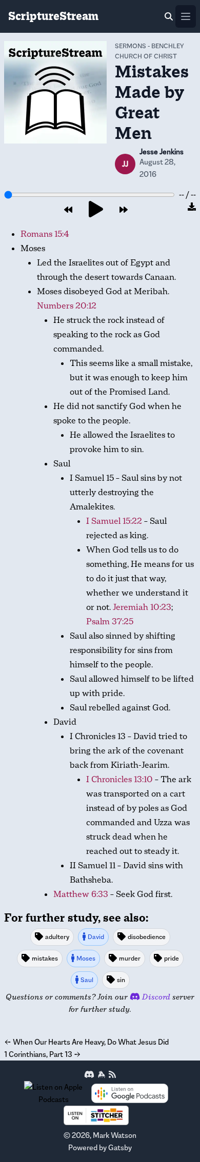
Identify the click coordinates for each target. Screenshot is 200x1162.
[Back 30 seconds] (68, 210)
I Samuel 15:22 (114, 521)
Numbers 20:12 (66, 305)
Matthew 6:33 (80, 894)
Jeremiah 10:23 (142, 607)
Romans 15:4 (45, 234)
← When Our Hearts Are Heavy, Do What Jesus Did (86, 1042)
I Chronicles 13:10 (119, 779)
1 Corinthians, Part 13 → (42, 1054)
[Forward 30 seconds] (123, 210)
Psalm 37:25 (109, 621)
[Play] (96, 210)
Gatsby (120, 1147)
